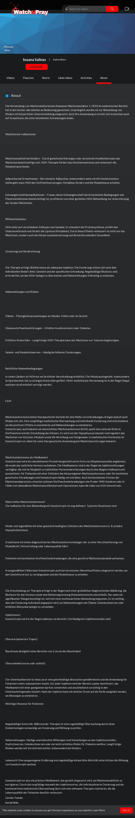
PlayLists (28, 77)
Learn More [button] (98, 810)
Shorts (46, 77)
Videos (11, 77)
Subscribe (36, 66)
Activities (86, 77)
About (103, 77)
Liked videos (65, 77)
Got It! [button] (126, 810)
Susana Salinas (34, 59)
